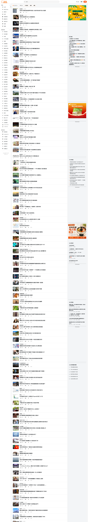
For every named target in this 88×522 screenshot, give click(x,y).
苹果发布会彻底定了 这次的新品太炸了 (28, 434)
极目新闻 (21, 9)
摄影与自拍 (6, 48)
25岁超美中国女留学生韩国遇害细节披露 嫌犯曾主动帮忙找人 (33, 263)
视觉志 (21, 306)
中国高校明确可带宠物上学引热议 (27, 130)
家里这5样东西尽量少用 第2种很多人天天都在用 (30, 143)
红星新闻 (21, 331)
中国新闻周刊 (22, 110)
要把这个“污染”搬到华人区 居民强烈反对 (28, 54)
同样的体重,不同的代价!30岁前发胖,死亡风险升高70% (31, 390)
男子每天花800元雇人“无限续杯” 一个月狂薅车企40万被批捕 (32, 270)
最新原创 (6, 16)
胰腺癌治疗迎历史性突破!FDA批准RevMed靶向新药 (31, 345)
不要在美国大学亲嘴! (24, 364)
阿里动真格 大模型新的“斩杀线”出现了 (28, 61)
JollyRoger (21, 483)
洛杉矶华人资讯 (22, 420)
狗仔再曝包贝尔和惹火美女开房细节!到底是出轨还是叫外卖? (32, 314)
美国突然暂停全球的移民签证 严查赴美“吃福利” (30, 42)
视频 (5, 23)
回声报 (21, 445)
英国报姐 (21, 382)
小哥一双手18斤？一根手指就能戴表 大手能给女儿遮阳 (31, 478)
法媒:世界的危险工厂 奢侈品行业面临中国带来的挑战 (31, 447)
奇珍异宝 (5, 31)
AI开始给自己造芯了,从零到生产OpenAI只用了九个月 (31, 396)
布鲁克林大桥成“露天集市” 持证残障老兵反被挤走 (30, 149)
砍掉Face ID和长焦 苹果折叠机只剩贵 (28, 137)
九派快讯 (21, 268)
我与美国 (5, 98)
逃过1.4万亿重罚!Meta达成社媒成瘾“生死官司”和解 (31, 289)
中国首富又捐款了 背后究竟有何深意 (27, 111)
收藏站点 (5, 148)
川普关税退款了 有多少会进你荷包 (27, 213)
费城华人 (21, 179)
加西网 (21, 141)
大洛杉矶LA (21, 40)
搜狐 (20, 318)
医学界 (21, 388)
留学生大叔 (21, 262)
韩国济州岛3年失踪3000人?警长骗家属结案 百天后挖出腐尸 (32, 383)
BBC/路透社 (22, 426)
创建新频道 (6, 126)
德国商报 (21, 451)
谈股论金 (5, 101)
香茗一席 (5, 93)
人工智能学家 (22, 299)
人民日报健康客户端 (23, 167)
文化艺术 (5, 46)
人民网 (21, 91)
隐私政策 (5, 141)
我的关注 (5, 21)
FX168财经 (21, 34)
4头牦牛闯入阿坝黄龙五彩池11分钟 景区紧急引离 (30, 333)
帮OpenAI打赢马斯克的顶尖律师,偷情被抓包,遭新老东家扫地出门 (34, 421)
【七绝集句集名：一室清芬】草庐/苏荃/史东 (77, 57)
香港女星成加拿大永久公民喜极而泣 (27, 17)
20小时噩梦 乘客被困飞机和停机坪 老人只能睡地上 (30, 175)
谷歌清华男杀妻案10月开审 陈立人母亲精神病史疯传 (31, 67)
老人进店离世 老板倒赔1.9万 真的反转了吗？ (29, 440)
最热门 (5, 11)
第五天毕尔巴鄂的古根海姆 (74, 50)
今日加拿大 (21, 205)
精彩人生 (5, 55)
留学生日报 (21, 407)
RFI (20, 458)
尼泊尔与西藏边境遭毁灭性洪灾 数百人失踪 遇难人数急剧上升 (33, 428)
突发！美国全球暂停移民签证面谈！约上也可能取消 (31, 472)
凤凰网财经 (21, 59)
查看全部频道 (6, 124)
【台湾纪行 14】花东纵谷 (74, 38)
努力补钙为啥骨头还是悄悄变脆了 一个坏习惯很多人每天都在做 (33, 168)
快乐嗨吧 (5, 34)
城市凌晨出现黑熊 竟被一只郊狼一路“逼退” (29, 105)
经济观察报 (21, 192)
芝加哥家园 (21, 53)
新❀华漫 (5, 84)
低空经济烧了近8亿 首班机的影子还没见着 (29, 194)
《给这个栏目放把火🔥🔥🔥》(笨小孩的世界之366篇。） (77, 44)
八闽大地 (5, 77)
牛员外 (21, 508)
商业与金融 (6, 110)
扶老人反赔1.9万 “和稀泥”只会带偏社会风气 (29, 504)
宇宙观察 (21, 21)
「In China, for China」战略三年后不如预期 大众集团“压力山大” (34, 466)
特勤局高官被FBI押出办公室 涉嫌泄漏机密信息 (30, 48)
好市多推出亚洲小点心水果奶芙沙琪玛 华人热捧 (30, 219)
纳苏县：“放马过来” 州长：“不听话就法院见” (29, 118)
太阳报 (21, 413)
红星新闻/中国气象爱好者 (24, 249)
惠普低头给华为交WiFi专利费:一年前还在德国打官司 (31, 339)
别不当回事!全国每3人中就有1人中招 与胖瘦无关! (30, 276)
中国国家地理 (22, 293)
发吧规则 (5, 143)
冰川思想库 (21, 502)
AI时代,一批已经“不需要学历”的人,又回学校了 (29, 409)
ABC (20, 116)
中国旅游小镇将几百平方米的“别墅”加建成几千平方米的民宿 (32, 92)
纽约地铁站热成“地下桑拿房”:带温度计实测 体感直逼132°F (32, 352)
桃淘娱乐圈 (21, 325)
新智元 (21, 369)
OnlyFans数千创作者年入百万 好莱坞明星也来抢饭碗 (31, 326)
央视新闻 (21, 274)
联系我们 (5, 131)
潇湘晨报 (21, 27)
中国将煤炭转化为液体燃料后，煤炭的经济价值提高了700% (32, 516)
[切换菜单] (11, 7)
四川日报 (21, 186)
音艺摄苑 (5, 60)
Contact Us (6, 134)
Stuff (20, 496)
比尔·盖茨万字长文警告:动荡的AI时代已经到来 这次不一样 (32, 244)
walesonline (22, 477)
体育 (5, 36)
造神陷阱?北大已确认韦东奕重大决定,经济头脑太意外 (31, 377)
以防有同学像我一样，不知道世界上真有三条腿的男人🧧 (77, 54)
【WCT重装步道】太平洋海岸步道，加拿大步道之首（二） (77, 41)
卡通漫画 (5, 72)
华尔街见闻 (21, 287)
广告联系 (5, 136)
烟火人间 (5, 117)
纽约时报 (21, 122)
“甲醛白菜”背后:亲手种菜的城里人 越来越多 (29, 308)
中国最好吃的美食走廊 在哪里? (26, 295)
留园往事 (5, 108)
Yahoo (21, 211)
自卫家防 (5, 79)
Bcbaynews (22, 65)
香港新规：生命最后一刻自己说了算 (27, 86)
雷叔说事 (21, 439)
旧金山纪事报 (22, 72)
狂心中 (21, 521)
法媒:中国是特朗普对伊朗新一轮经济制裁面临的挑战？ (31, 459)
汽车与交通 (6, 115)
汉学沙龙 (5, 89)
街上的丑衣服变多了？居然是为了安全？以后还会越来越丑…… (33, 485)
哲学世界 (5, 62)
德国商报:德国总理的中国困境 (26, 453)
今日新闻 (26, 5)
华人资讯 (21, 103)
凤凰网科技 (21, 135)
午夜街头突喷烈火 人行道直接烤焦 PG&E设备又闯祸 (31, 99)
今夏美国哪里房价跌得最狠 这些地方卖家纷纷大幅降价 (31, 232)
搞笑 (5, 41)
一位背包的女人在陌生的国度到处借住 (28, 162)
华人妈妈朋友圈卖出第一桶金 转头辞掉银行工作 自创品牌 (32, 497)
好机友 (21, 432)
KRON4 (21, 97)
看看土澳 (21, 356)
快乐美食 (5, 50)
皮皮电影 (21, 375)
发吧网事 (5, 53)
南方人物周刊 (22, 160)
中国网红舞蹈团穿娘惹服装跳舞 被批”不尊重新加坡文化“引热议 (33, 491)
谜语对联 (5, 120)
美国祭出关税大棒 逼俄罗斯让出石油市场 (28, 35)
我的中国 (5, 105)
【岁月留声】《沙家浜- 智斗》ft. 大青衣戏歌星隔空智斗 (77, 64)
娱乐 (5, 113)
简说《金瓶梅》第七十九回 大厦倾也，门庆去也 (77, 47)
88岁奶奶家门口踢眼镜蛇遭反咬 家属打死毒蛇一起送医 (31, 282)
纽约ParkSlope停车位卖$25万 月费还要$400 (29, 156)
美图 (5, 26)
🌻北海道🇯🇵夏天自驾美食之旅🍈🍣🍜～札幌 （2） (77, 60)
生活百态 (5, 70)
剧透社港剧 (21, 15)
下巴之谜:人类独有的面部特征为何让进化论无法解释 (31, 301)
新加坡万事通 (22, 489)
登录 (81, 1)
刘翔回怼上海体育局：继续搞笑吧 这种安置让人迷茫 (31, 29)
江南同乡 (5, 67)
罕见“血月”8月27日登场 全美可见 (27, 257)
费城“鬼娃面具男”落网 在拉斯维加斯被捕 (28, 181)
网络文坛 (5, 58)
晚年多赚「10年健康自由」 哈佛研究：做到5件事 (30, 206)
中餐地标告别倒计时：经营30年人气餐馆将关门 (30, 73)
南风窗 (21, 84)
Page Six (21, 198)
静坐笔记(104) (71, 51)
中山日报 (21, 281)
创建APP (5, 146)
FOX (20, 470)
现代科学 (5, 86)
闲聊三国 (5, 65)
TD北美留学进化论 (23, 363)
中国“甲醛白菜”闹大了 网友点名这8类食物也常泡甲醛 (31, 358)
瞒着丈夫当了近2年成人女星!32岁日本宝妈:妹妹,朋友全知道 (32, 320)
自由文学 (5, 74)
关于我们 (5, 139)
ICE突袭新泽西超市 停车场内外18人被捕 (28, 124)
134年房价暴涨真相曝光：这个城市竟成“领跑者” (30, 80)
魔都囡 (21, 312)
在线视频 (5, 122)
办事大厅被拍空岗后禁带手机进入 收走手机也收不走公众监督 (33, 10)
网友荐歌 (5, 91)
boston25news (22, 230)
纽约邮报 (21, 148)
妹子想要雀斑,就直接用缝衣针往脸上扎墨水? (29, 415)
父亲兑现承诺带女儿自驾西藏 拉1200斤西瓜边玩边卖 (31, 187)
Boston (21, 236)
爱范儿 (21, 394)
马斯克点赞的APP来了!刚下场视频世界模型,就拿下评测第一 (32, 371)
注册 (85, 1)
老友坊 (5, 96)
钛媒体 (21, 337)
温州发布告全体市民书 (24, 225)
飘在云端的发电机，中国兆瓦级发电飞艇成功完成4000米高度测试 (34, 510)
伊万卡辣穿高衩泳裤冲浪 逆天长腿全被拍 (28, 200)
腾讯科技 (21, 243)
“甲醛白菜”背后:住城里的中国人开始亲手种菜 (29, 402)
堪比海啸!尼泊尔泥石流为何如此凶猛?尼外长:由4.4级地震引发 (33, 251)
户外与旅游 (6, 38)
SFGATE (21, 78)
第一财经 (21, 224)
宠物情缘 (5, 43)
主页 (5, 7)
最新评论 (5, 19)
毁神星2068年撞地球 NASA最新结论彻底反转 (29, 23)
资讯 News (6, 9)
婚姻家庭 (5, 81)
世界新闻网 (21, 217)
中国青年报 (21, 129)
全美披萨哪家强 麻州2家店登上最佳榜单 (28, 238)
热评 (5, 14)
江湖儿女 (5, 103)
